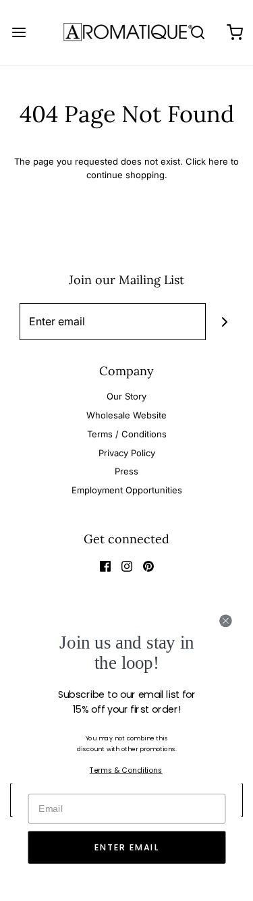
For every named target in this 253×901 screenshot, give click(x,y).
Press (126, 471)
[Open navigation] (18, 32)
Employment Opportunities (127, 490)
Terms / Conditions (127, 434)
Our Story (126, 396)
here (218, 161)
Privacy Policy (127, 452)
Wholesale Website (126, 415)
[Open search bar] (197, 32)
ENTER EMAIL (126, 848)
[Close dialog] (225, 621)
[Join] (224, 321)
